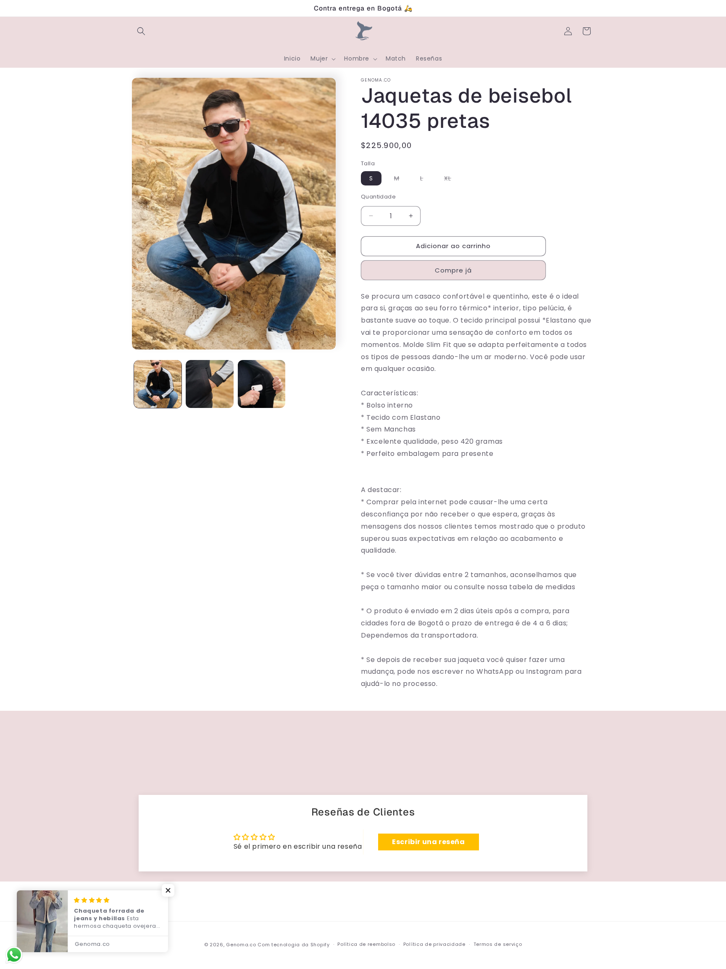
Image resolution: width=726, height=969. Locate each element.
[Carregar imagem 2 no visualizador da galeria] (209, 384)
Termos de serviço (497, 944)
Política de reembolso (366, 944)
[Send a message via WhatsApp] (14, 955)
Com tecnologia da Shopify (294, 944)
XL (452, 179)
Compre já (453, 270)
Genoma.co (241, 944)
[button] (141, 31)
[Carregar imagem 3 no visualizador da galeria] (261, 384)
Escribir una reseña (428, 842)
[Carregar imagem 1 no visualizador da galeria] (158, 384)
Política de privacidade (434, 944)
